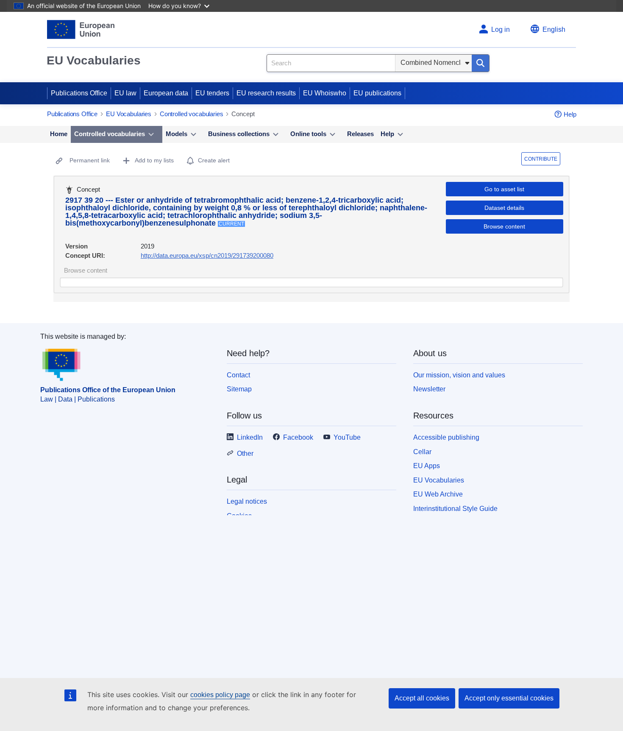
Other (245, 453)
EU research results (266, 93)
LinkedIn (250, 437)
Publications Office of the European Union (107, 389)
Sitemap (239, 389)
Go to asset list (504, 189)
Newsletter (429, 389)
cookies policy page (220, 694)
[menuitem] (59, 134)
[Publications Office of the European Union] (80, 29)
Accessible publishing (446, 437)
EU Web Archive (438, 494)
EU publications (377, 93)
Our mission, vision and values (459, 375)
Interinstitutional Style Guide (455, 508)
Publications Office (79, 93)
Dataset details (504, 207)
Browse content (504, 226)
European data (166, 93)
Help (570, 114)
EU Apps (426, 465)
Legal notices (247, 501)
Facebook (298, 437)
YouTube (347, 437)
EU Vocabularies (94, 60)
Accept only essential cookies (508, 698)
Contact (238, 375)
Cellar (422, 451)
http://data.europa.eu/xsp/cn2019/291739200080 (207, 255)
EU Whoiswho (324, 93)
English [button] (553, 29)
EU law (125, 93)
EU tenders (212, 93)
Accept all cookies (422, 698)
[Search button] (480, 63)
